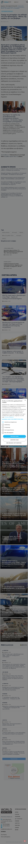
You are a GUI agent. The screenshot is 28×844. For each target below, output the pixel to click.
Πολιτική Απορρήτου (9, 417)
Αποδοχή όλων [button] (14, 436)
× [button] (25, 400)
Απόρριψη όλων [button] (14, 439)
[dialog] (14, 422)
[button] (14, 419)
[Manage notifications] (25, 841)
